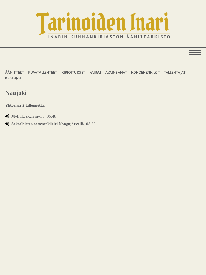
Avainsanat (116, 72)
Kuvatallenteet (42, 72)
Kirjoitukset (73, 72)
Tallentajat (175, 72)
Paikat (95, 72)
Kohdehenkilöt (145, 72)
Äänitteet (14, 72)
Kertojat (13, 77)
